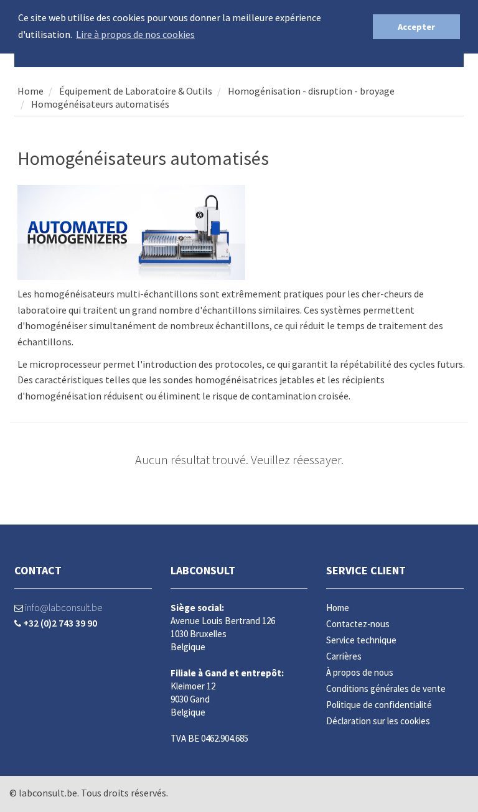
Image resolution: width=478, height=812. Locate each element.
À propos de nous (359, 672)
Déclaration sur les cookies (378, 721)
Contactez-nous (358, 624)
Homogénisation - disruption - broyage (311, 91)
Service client (366, 570)
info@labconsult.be (62, 607)
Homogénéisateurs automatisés (100, 104)
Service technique (361, 640)
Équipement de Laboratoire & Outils (134, 91)
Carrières (344, 656)
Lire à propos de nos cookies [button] (135, 34)
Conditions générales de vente (386, 688)
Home (30, 91)
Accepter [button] (416, 26)
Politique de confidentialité (379, 705)
